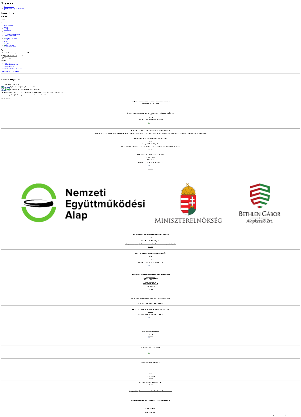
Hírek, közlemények (9, 25)
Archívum (6, 41)
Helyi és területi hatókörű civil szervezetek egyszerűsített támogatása (150, 234)
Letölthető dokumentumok (10, 35)
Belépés (3, 60)
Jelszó (2, 57)
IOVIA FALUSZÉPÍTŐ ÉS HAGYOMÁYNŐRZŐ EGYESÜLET (150, 314)
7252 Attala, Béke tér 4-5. (150, 279)
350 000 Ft (150, 247)
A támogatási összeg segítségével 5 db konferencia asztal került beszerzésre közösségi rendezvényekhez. (150, 244)
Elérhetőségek (7, 30)
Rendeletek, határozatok (10, 32)
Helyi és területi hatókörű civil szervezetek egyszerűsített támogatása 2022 (150, 298)
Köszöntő (6, 27)
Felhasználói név (5, 55)
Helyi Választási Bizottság (13, 34)
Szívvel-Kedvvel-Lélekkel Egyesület (150, 241)
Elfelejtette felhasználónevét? (11, 64)
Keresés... (3, 23)
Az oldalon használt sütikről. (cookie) (10, 71)
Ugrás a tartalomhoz (9, 7)
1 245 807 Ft (150, 312)
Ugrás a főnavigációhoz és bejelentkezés (14, 8)
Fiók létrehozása (8, 63)
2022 (150, 237)
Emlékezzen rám (5, 59)
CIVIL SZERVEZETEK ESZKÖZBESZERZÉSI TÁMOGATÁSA (150, 309)
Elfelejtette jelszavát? (9, 66)
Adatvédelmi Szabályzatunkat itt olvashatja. (11, 68)
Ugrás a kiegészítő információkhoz (12, 9)
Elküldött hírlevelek (8, 39)
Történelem (6, 28)
